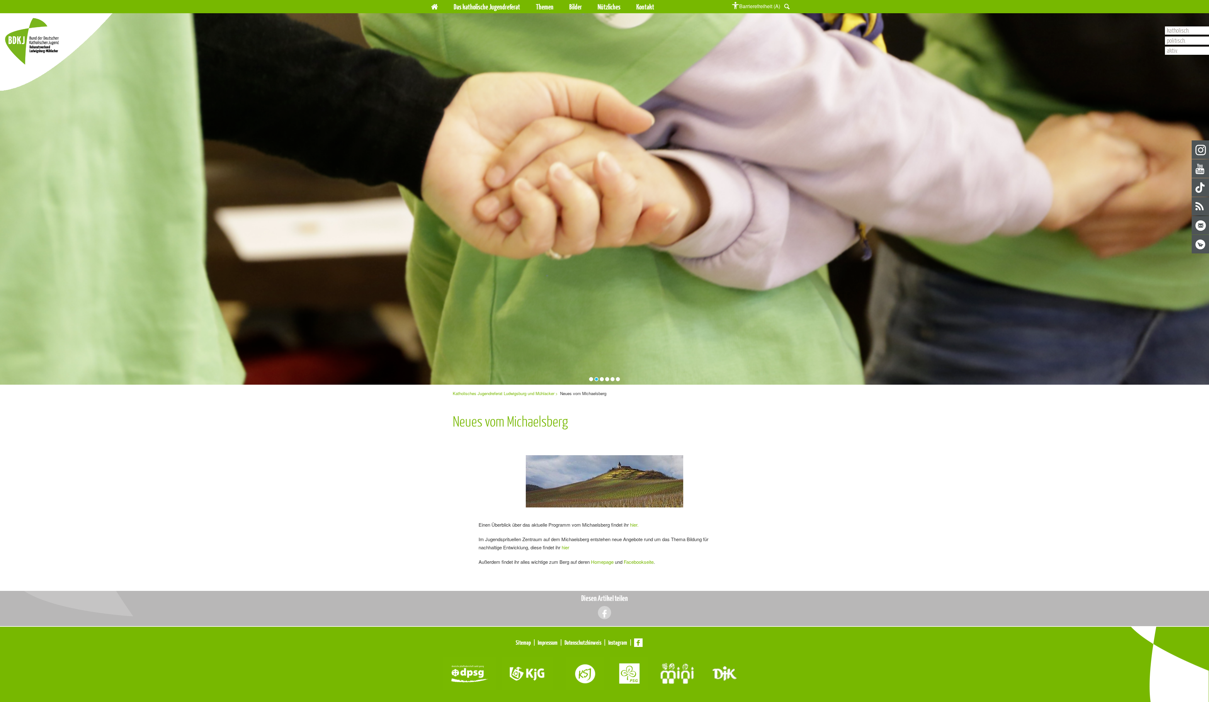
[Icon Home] (434, 6)
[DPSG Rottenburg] (469, 673)
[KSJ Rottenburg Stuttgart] (585, 673)
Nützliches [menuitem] (609, 6)
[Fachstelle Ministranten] (677, 673)
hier (565, 547)
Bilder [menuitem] (575, 6)
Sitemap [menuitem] (523, 642)
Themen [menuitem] (544, 6)
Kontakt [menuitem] (645, 6)
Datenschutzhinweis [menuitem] (583, 642)
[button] (787, 5)
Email (1200, 226)
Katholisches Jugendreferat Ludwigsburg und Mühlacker (503, 393)
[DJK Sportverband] (724, 673)
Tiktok (1200, 188)
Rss (1200, 207)
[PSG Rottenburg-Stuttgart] (629, 673)
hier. (634, 524)
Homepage (602, 561)
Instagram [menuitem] (617, 642)
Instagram (1200, 150)
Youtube (1200, 169)
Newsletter (1200, 244)
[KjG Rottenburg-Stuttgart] (527, 673)
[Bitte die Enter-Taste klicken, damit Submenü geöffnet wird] (524, 7)
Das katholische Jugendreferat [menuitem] (487, 6)
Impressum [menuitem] (548, 642)
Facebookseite (639, 561)
